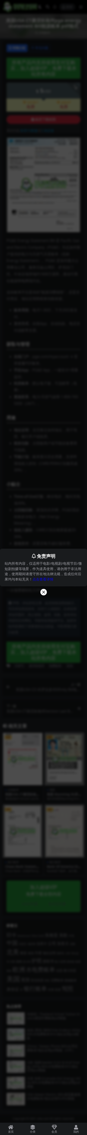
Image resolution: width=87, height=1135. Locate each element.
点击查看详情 (42, 579)
